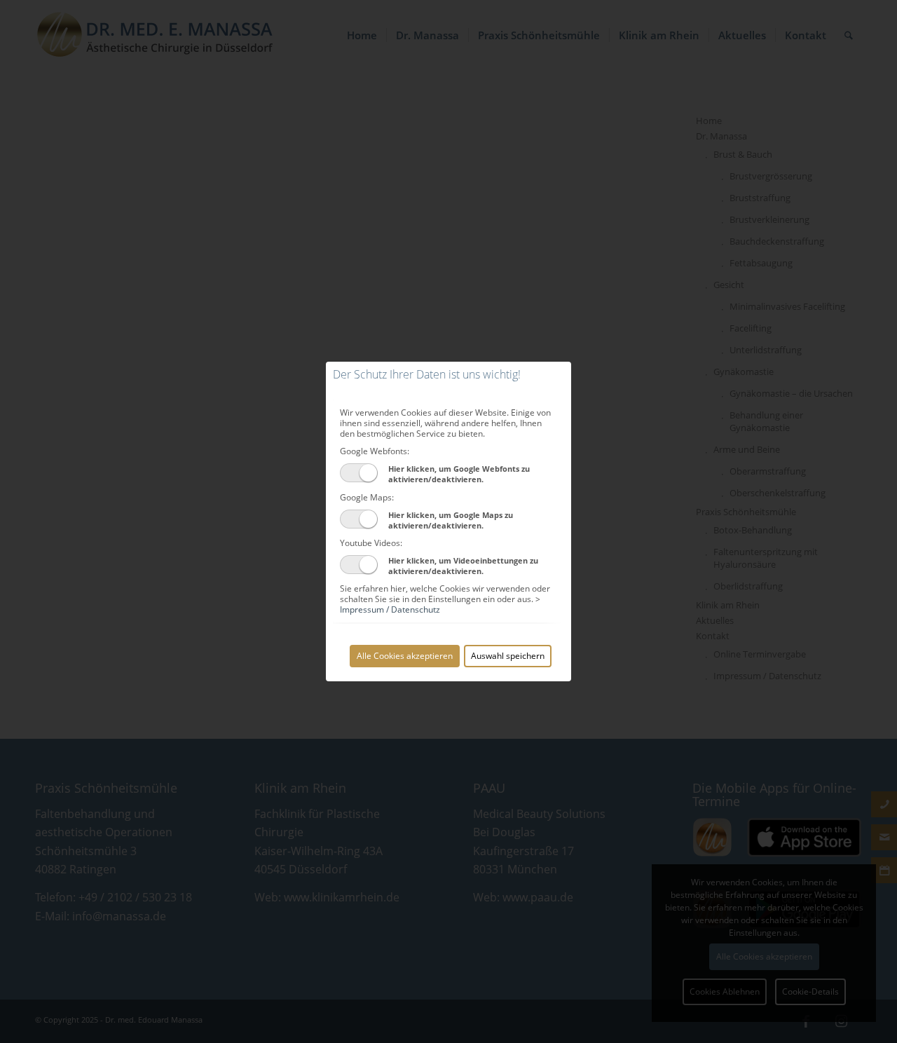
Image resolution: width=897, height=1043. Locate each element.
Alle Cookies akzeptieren (405, 656)
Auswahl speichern (508, 656)
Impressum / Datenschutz (390, 609)
